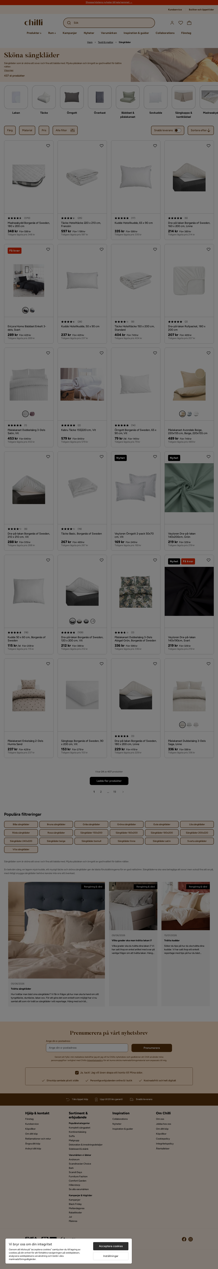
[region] (68, 1251)
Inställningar (110, 1256)
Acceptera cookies (111, 1246)
